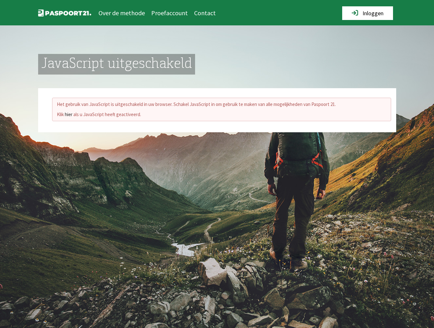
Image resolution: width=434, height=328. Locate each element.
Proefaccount (169, 13)
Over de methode (121, 13)
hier (68, 114)
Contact (205, 13)
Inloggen (372, 13)
